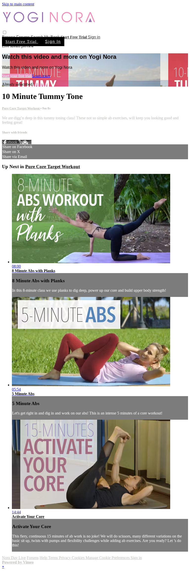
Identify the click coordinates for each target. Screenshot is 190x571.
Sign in (94, 37)
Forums (33, 558)
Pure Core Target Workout (21, 108)
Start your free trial (17, 76)
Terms (53, 558)
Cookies (79, 558)
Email (26, 142)
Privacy (65, 558)
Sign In (53, 41)
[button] (4, 32)
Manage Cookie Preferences (108, 558)
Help (44, 558)
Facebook (10, 142)
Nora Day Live (14, 558)
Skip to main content (18, 4)
